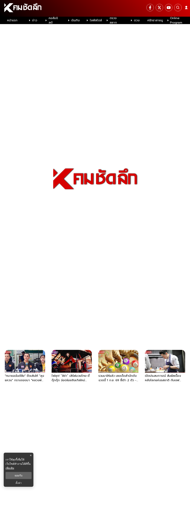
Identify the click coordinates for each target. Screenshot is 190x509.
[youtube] (168, 7)
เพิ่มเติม (10, 468)
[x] (159, 7)
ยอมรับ (18, 475)
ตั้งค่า (19, 482)
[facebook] (150, 7)
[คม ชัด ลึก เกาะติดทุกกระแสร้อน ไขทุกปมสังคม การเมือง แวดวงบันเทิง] (95, 8)
